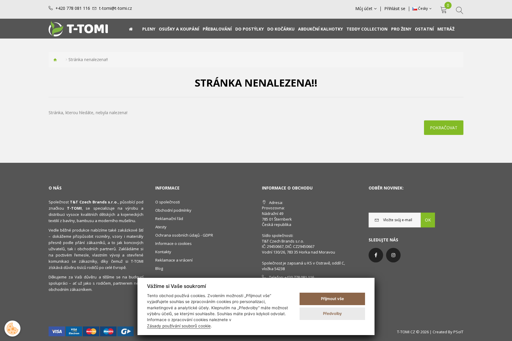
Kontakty (163, 251)
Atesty (161, 227)
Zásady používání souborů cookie (179, 326)
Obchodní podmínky (173, 210)
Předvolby (332, 313)
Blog (159, 268)
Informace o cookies (173, 243)
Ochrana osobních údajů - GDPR (184, 235)
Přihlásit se (394, 8)
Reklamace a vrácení (174, 260)
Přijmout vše (332, 298)
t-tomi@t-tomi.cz (115, 8)
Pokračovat (443, 127)
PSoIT (458, 331)
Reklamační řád (169, 218)
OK (428, 220)
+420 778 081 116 (72, 8)
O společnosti (167, 202)
